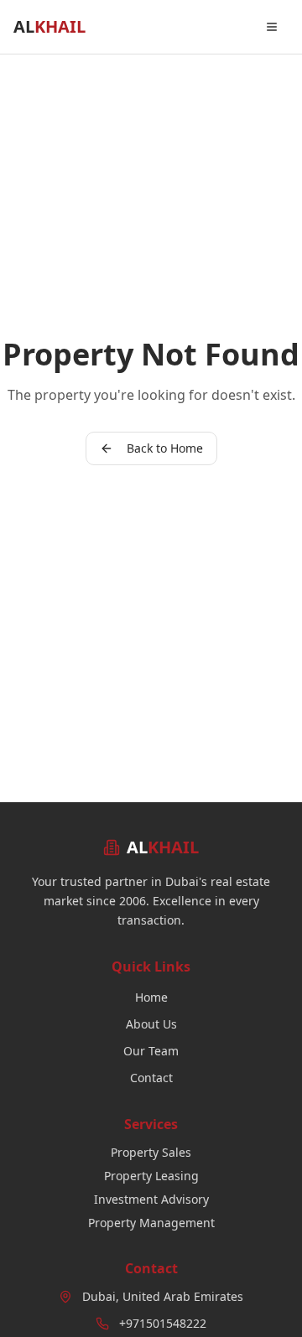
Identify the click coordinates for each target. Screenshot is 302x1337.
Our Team (151, 1051)
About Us (151, 1024)
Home (151, 997)
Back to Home (165, 448)
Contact (151, 1078)
